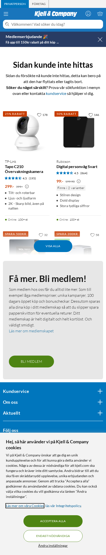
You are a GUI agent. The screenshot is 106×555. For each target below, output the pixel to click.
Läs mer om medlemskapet (31, 330)
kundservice (56, 93)
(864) (84, 173)
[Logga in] (88, 14)
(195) (32, 178)
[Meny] (6, 14)
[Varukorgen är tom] (100, 14)
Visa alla (53, 246)
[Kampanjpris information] (27, 187)
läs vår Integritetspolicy (63, 506)
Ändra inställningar (53, 545)
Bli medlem (31, 361)
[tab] (15, 4)
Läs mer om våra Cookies (25, 506)
